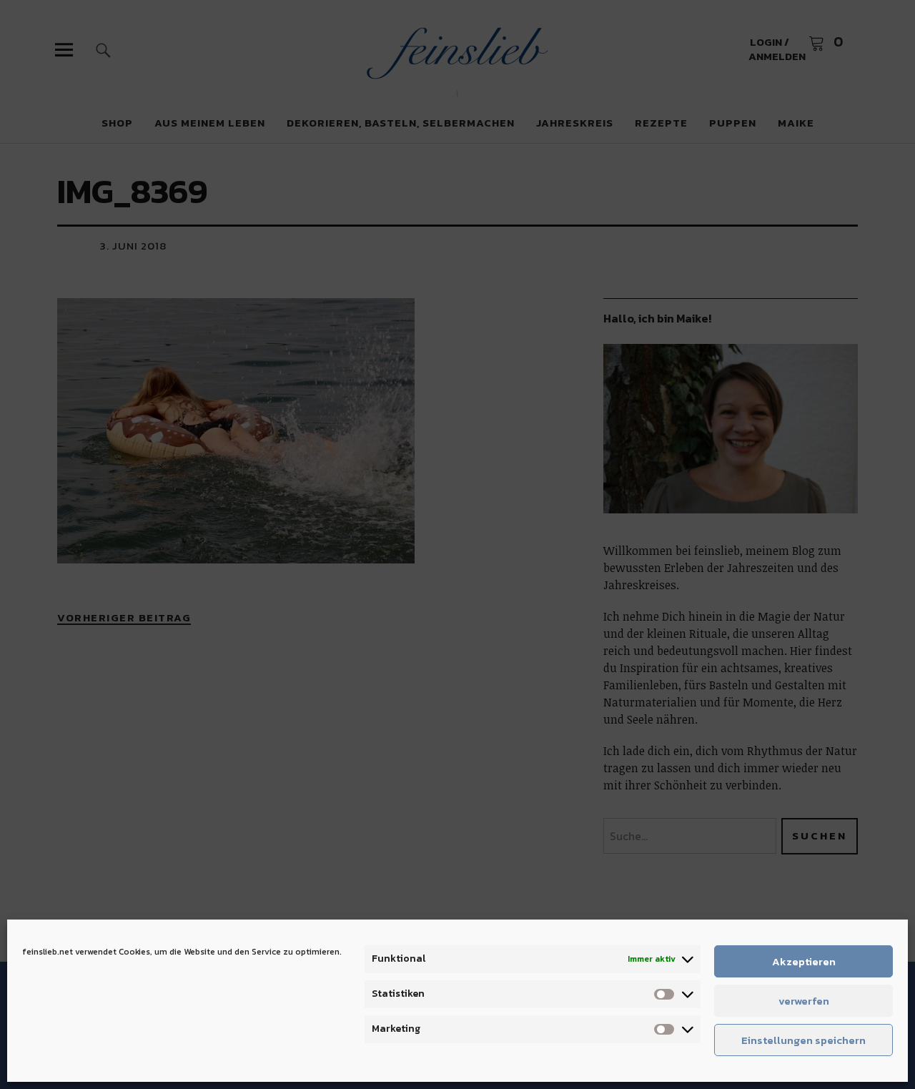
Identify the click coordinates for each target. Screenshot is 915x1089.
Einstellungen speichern (803, 1040)
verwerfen (803, 1000)
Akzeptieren (804, 961)
